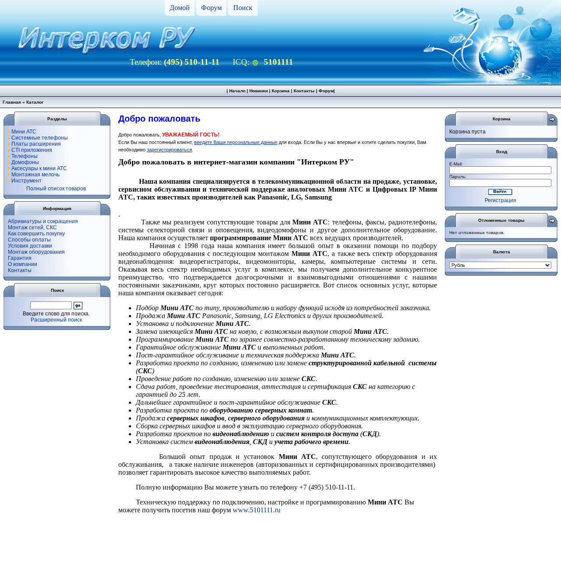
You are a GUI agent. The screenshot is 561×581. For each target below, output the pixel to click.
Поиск (242, 7)
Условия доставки (30, 246)
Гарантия (20, 258)
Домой (180, 7)
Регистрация (500, 200)
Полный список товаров (56, 189)
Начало (237, 90)
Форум (211, 7)
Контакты (304, 90)
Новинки (258, 90)
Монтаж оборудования (36, 252)
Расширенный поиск (56, 320)
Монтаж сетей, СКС (32, 227)
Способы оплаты (29, 240)
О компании (22, 264)
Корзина (281, 90)
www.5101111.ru (256, 510)
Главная (12, 102)
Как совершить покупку (36, 234)
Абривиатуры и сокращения (43, 221)
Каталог (34, 102)
